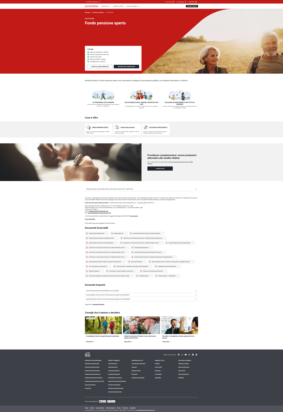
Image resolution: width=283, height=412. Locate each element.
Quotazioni (134, 367)
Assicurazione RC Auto (90, 384)
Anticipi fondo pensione (128, 127)
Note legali (125, 407)
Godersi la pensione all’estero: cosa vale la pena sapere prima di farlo (140, 337)
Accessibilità (132, 407)
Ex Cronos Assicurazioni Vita (115, 391)
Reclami (119, 407)
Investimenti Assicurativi (114, 374)
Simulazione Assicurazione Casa (92, 374)
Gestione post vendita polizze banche (117, 381)
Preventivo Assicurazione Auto (92, 363)
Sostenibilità (158, 377)
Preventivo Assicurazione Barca (92, 370)
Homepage (87, 12)
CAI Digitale (181, 377)
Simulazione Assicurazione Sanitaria (93, 377)
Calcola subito (192, 6)
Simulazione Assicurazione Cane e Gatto (94, 381)
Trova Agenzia (180, 2)
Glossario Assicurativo (183, 374)
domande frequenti (98, 304)
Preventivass (88, 388)
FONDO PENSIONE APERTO (100, 127)
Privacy (86, 407)
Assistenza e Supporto (183, 363)
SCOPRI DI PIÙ (160, 168)
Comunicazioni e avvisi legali (138, 363)
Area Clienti (192, 2)
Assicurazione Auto (112, 363)
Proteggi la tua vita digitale (138, 377)
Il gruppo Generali (100, 407)
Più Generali (134, 374)
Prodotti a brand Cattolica (114, 384)
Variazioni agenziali (110, 407)
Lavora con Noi (158, 367)
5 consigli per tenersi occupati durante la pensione (102, 336)
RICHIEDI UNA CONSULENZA (126, 66)
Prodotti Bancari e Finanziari (115, 377)
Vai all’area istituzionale (92, 2)
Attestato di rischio (136, 370)
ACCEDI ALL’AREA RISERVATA (100, 66)
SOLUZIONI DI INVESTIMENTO (158, 127)
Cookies (92, 407)
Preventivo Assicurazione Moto (92, 367)
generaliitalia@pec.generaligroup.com (99, 213)
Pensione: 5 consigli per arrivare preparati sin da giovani (178, 337)
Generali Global (110, 12)
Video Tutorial (181, 370)
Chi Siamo (157, 363)
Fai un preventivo (90, 219)
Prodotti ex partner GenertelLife (115, 388)
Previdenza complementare (98, 12)
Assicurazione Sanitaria (113, 370)
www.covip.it (134, 216)
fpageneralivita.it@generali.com (98, 211)
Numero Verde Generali (183, 367)
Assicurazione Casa (112, 367)
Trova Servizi (168, 2)
